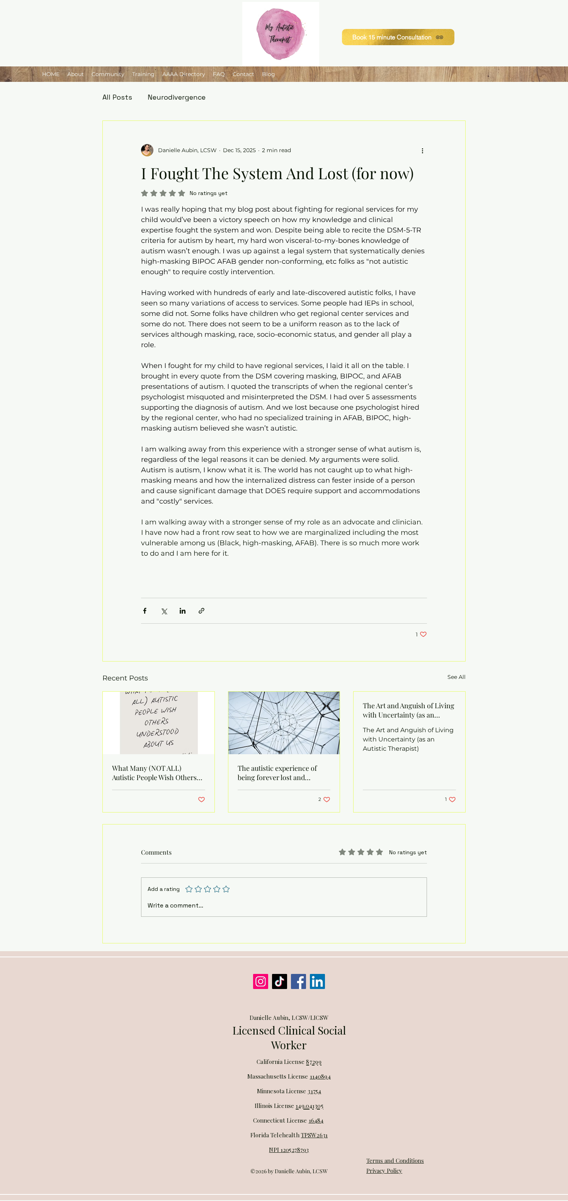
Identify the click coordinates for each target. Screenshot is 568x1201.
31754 (314, 1091)
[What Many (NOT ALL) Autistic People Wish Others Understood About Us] (158, 723)
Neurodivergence (177, 97)
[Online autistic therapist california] (279, 981)
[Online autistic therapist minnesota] (260, 981)
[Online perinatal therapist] (317, 981)
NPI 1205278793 (289, 1150)
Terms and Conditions (395, 1160)
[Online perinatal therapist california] (298, 981)
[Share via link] (201, 610)
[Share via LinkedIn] (182, 610)
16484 (316, 1120)
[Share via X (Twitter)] (163, 610)
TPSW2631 (314, 1135)
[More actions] (422, 150)
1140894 (320, 1076)
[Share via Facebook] (144, 610)
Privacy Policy (384, 1170)
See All (456, 676)
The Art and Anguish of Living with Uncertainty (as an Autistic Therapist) (408, 710)
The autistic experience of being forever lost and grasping (277, 772)
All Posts (117, 97)
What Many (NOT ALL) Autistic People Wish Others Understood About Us (154, 772)
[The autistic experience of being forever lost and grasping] (284, 723)
